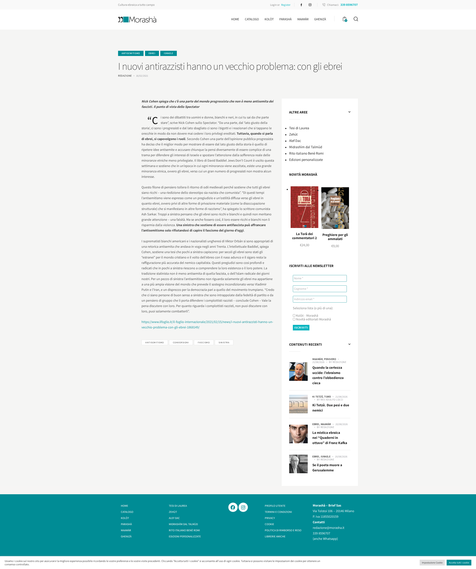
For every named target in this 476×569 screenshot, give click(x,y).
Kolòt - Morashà (306, 315)
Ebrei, (316, 424)
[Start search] (355, 19)
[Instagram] (243, 507)
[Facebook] (233, 507)
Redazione (339, 362)
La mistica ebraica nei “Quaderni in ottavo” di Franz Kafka (329, 437)
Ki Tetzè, (318, 396)
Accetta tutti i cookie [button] (459, 562)
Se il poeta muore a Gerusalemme (327, 467)
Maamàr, (318, 359)
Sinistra (224, 342)
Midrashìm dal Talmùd (305, 147)
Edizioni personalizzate (306, 159)
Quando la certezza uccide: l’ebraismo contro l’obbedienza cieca (328, 375)
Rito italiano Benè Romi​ (306, 153)
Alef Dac (295, 140)
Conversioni (181, 342)
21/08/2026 (318, 362)
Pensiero (330, 359)
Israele (168, 53)
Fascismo (204, 342)
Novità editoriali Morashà (313, 319)
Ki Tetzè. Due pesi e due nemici (330, 407)
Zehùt (293, 134)
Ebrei (152, 53)
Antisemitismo (131, 53)
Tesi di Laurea (299, 128)
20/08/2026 (341, 424)
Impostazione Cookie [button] (432, 562)
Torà (327, 396)
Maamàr (326, 424)
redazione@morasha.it (328, 527)
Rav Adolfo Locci (332, 399)
